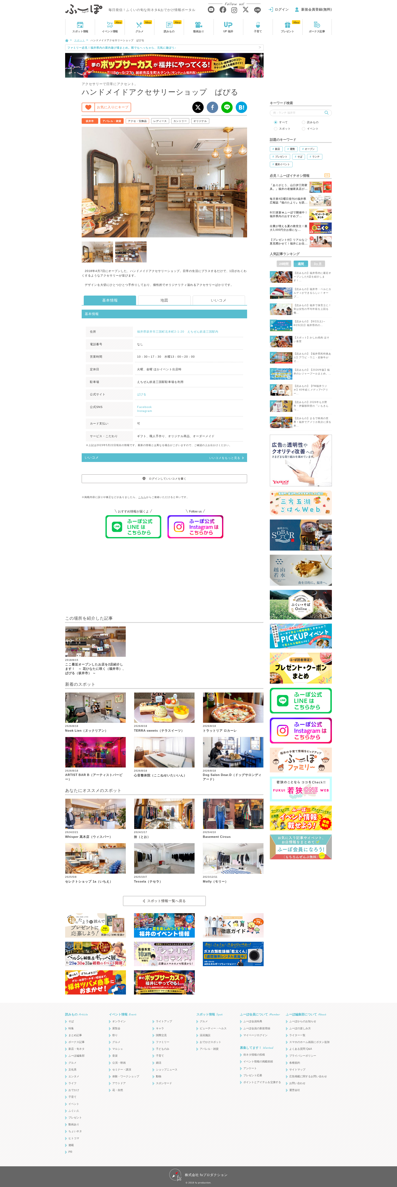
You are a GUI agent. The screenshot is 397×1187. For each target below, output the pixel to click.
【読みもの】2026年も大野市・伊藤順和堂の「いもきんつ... (311, 406)
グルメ (139, 31)
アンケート (250, 1068)
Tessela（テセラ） (148, 881)
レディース (160, 121)
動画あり (198, 31)
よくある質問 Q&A (300, 1048)
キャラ (160, 1028)
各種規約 (294, 1062)
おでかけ (73, 1090)
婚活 (158, 1062)
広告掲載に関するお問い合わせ (308, 1076)
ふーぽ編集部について (306, 1014)
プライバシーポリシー (302, 1055)
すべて (283, 122)
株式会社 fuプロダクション (206, 1175)
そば (71, 1021)
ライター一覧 (297, 1035)
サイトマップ (297, 1069)
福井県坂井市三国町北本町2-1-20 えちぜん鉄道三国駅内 (177, 331)
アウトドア (119, 1083)
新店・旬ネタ (76, 1048)
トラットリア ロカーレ (220, 730)
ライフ (72, 1083)
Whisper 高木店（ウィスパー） (89, 836)
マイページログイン (255, 1035)
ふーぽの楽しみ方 (300, 1028)
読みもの (169, 31)
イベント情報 (122, 1014)
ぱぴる (141, 394)
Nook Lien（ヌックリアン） (86, 730)
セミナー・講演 (121, 1069)
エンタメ (73, 1076)
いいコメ (219, 300)
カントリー (180, 121)
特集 (71, 1028)
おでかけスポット (210, 1042)
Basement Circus (217, 836)
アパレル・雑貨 (112, 121)
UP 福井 (228, 31)
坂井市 (90, 121)
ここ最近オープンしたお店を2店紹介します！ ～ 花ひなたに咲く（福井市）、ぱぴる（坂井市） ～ (95, 669)
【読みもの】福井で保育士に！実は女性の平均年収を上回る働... (312, 309)
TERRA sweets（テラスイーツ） (159, 730)
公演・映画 (119, 1062)
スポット (80, 31)
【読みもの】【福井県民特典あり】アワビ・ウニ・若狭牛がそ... (312, 357)
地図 (164, 300)
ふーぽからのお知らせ (302, 1021)
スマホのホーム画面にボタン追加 (309, 1042)
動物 (158, 1076)
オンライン (119, 1021)
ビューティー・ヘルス (213, 1028)
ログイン (282, 9)
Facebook (144, 407)
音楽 (115, 1055)
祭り (115, 1035)
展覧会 (116, 1028)
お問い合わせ (297, 1083)
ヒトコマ (73, 1138)
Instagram (144, 411)
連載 (71, 1145)
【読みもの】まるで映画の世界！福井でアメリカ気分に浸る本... (312, 422)
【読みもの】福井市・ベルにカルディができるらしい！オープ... (312, 293)
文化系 (72, 1069)
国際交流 (161, 1035)
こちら (142, 497)
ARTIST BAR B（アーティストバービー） (94, 777)
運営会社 (294, 1090)
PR (70, 1151)
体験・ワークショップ (125, 1076)
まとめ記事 (75, 1035)
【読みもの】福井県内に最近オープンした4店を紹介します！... (312, 277)
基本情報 (110, 300)
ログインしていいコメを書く (168, 478)
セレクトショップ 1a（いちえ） (89, 881)
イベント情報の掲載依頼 (258, 1061)
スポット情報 (209, 1014)
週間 (301, 264)
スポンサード (164, 1083)
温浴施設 (205, 1035)
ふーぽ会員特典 (252, 1021)
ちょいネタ (75, 1131)
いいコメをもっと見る (224, 457)
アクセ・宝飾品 (137, 121)
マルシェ (117, 1048)
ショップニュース (166, 1069)
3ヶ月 (318, 264)
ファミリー (162, 1042)
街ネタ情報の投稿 (254, 1054)
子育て (258, 31)
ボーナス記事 (317, 31)
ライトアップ (164, 1021)
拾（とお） (142, 836)
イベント (110, 31)
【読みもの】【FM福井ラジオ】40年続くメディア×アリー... (311, 390)
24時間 (284, 264)
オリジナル (200, 121)
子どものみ (162, 1048)
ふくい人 (73, 1110)
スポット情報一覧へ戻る (166, 901)
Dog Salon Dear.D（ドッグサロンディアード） (232, 777)
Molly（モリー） (215, 881)
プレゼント (287, 31)
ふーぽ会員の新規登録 (256, 1028)
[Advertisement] (164, 580)
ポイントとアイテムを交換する (262, 1082)
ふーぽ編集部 (76, 1055)
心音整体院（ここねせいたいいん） (160, 775)
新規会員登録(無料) (316, 9)
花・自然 (117, 1090)
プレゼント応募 (252, 1075)
